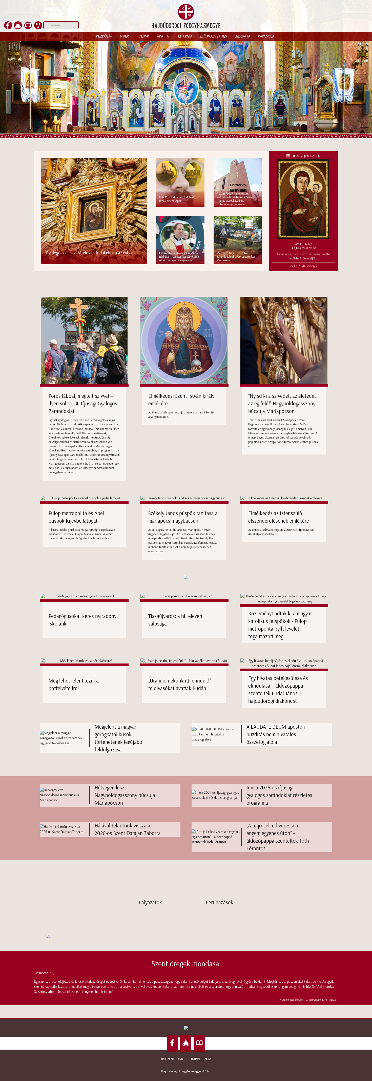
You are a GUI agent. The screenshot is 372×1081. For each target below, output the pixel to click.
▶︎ (318, 156)
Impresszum (201, 1059)
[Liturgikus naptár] (289, 156)
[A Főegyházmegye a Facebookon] (8, 28)
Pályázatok (150, 902)
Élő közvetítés (213, 36)
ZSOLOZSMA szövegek (303, 266)
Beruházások (219, 902)
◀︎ (294, 156)
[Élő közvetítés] (18, 28)
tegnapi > (333, 999)
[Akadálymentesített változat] (38, 28)
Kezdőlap (104, 36)
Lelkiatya (242, 36)
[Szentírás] (28, 28)
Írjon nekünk (172, 1059)
